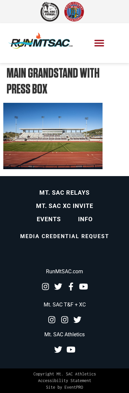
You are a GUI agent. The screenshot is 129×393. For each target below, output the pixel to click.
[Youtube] (83, 286)
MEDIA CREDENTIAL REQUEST (64, 236)
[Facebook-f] (71, 286)
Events (49, 219)
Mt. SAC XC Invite (64, 205)
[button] (99, 43)
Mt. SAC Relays (64, 192)
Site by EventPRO (64, 387)
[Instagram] (45, 286)
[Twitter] (58, 286)
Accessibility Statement (64, 380)
